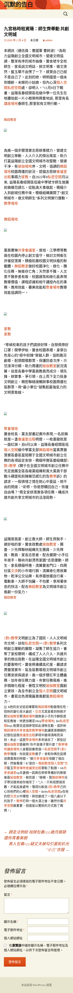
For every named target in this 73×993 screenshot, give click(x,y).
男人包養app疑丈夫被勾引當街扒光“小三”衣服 (39, 846)
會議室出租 (26, 439)
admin (48, 40)
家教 (24, 177)
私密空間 (14, 88)
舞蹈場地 (11, 219)
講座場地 (11, 104)
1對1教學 (11, 638)
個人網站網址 (13, 938)
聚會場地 (53, 287)
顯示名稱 (11, 922)
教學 (52, 476)
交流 (14, 571)
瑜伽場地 (25, 166)
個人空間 (11, 450)
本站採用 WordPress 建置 (36, 985)
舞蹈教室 (10, 120)
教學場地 (11, 203)
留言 (8, 895)
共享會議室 (26, 250)
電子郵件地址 (14, 930)
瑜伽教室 (49, 366)
